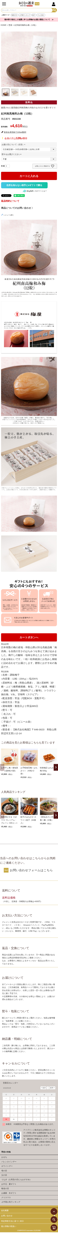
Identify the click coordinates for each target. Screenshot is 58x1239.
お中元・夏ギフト (8, 1184)
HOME (3, 25)
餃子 (33, 15)
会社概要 (5, 1210)
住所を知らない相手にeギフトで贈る (24, 185)
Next (56, 767)
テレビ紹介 (40, 15)
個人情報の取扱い (8, 1226)
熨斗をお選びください (12, 154)
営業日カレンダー (10, 1083)
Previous (2, 767)
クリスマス (6, 1197)
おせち (4, 1157)
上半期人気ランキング (10, 1202)
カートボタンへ (29, 637)
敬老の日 (14, 15)
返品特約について (10, 201)
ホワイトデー (7, 1166)
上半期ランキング (24, 15)
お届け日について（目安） (14, 144)
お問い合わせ (6, 1216)
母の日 (4, 1171)
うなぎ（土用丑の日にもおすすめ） (16, 1179)
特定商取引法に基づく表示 (12, 1221)
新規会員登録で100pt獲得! (15, 132)
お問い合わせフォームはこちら (31, 870)
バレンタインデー (8, 1162)
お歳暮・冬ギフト (8, 1193)
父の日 (4, 1175)
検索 (55, 10)
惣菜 (10, 25)
